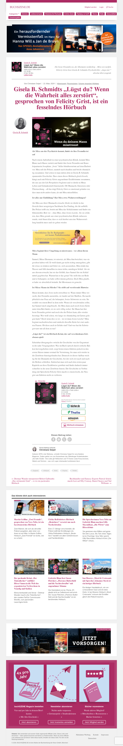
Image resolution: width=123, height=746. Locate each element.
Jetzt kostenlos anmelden (61, 722)
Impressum (105, 735)
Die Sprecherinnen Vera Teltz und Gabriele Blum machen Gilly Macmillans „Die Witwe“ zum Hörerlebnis (97, 523)
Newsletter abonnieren (61, 706)
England (35, 470)
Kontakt (95, 735)
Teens (94, 14)
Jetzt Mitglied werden (94, 722)
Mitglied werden (91, 7)
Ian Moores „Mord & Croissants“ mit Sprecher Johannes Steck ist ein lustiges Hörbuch (98, 581)
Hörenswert (61, 84)
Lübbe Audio (28, 75)
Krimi (55, 470)
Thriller (74, 470)
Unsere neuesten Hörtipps (88, 84)
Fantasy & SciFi (83, 14)
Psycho (64, 470)
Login (101, 7)
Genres (25, 14)
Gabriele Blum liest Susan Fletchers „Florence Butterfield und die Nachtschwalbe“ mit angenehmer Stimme (62, 582)
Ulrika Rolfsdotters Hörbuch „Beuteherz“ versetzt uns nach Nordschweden (61, 522)
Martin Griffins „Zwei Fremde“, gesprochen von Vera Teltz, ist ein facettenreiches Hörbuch (29, 522)
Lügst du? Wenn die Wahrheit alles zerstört (35, 66)
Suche (110, 7)
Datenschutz (92, 738)
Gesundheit (111, 14)
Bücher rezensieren (94, 706)
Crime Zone (69, 14)
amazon (73, 418)
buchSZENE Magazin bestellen (28, 706)
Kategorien (13, 14)
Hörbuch (46, 470)
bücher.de (73, 406)
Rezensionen (72, 84)
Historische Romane (53, 14)
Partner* (63, 401)
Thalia (73, 412)
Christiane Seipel (34, 84)
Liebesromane (36, 14)
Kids (102, 14)
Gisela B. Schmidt (30, 63)
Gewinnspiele (14, 17)
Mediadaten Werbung (83, 735)
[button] (53, 439)
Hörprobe (41, 381)
